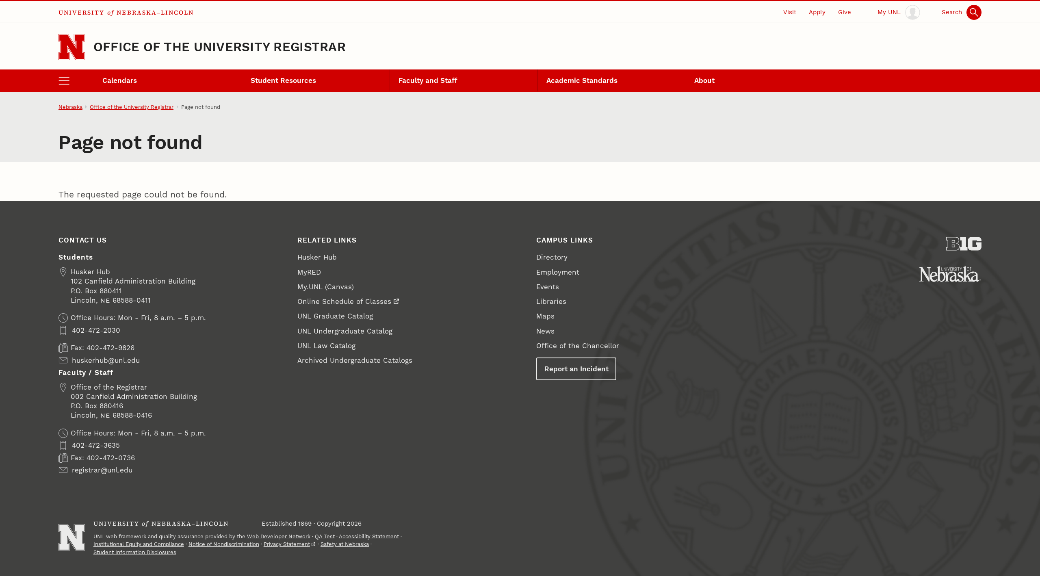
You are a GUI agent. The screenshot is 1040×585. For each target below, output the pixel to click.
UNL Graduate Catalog (335, 316)
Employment (557, 272)
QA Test (325, 536)
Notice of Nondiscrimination (223, 544)
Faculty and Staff (428, 80)
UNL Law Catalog (326, 346)
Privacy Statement (287, 544)
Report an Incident (576, 369)
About (704, 80)
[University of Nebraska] (950, 274)
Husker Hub (317, 257)
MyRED (309, 272)
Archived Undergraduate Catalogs (354, 360)
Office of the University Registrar (219, 46)
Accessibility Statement (369, 536)
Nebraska (70, 107)
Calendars (119, 80)
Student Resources (283, 80)
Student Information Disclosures (134, 552)
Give (844, 12)
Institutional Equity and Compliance (138, 544)
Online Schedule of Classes (344, 301)
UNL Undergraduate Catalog (344, 331)
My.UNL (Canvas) (325, 287)
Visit (789, 12)
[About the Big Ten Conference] (964, 243)
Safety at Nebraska (345, 544)
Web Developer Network (278, 536)
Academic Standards (582, 80)
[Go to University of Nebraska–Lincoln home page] (71, 47)
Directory (552, 257)
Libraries (551, 301)
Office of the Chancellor (577, 346)
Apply (817, 12)
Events (547, 287)
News (545, 331)
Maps (545, 316)
